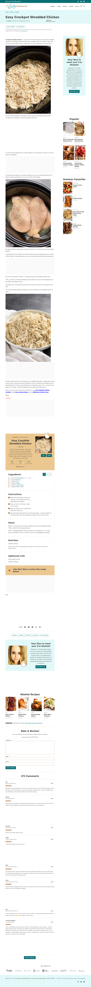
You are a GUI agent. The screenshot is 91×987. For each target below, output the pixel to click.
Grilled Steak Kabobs (77, 226)
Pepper (18, 483)
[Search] (84, 6)
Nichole (9, 20)
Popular (35, 635)
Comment (9, 740)
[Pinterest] (81, 1)
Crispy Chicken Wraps (21, 392)
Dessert (65, 6)
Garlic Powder (20, 485)
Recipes (53, 6)
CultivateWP (83, 978)
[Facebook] (84, 1)
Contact (48, 978)
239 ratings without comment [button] (33, 723)
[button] (13, 437)
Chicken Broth (17, 479)
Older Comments (30, 957)
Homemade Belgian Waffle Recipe (79, 164)
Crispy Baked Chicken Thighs (68, 164)
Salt (17, 481)
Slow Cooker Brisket (10, 715)
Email (7, 761)
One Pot (71, 6)
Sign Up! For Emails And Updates (38, 978)
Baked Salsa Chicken (22, 715)
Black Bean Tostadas (47, 715)
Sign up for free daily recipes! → (14, 1)
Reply (52, 783)
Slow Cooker (44, 635)
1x (44, 474)
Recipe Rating (25, 737)
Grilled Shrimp (77, 198)
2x (47, 474)
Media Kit (53, 978)
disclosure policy (24, 30)
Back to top (10, 978)
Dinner (59, 6)
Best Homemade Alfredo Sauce (68, 140)
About (77, 6)
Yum (7, 594)
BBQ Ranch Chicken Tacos (40, 392)
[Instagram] (78, 1)
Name (7, 756)
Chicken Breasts (19, 478)
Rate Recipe (21, 26)
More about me (41, 666)
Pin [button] (43, 455)
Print (49, 455)
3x (50, 474)
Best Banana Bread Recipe (79, 140)
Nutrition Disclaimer (26, 978)
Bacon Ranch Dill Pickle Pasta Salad (78, 213)
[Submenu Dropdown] (55, 6)
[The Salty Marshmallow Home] (16, 6)
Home (7, 12)
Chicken (14, 635)
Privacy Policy (18, 978)
